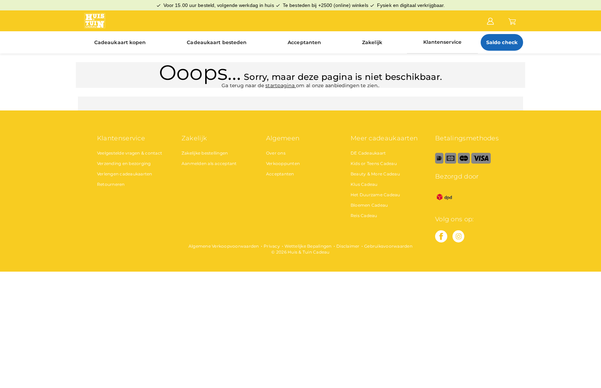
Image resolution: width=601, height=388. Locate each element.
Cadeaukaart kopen (120, 42)
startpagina (280, 85)
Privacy (272, 246)
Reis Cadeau (364, 215)
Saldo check (502, 42)
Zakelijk (372, 42)
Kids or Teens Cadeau (374, 163)
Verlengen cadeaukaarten (124, 173)
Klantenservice (442, 42)
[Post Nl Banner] (444, 204)
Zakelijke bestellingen (205, 153)
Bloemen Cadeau (369, 205)
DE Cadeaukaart (368, 153)
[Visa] (480, 162)
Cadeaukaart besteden (217, 42)
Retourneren (111, 184)
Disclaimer (348, 246)
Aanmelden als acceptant (209, 163)
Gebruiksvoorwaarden (388, 246)
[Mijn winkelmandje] (512, 20)
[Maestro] (464, 162)
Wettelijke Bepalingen (308, 246)
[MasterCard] (450, 162)
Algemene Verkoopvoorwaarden (224, 246)
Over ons (276, 153)
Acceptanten (304, 42)
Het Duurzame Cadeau (375, 194)
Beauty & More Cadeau (375, 173)
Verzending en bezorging (124, 163)
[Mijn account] (490, 20)
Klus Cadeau (364, 184)
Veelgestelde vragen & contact (129, 153)
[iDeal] (439, 162)
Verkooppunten (283, 163)
